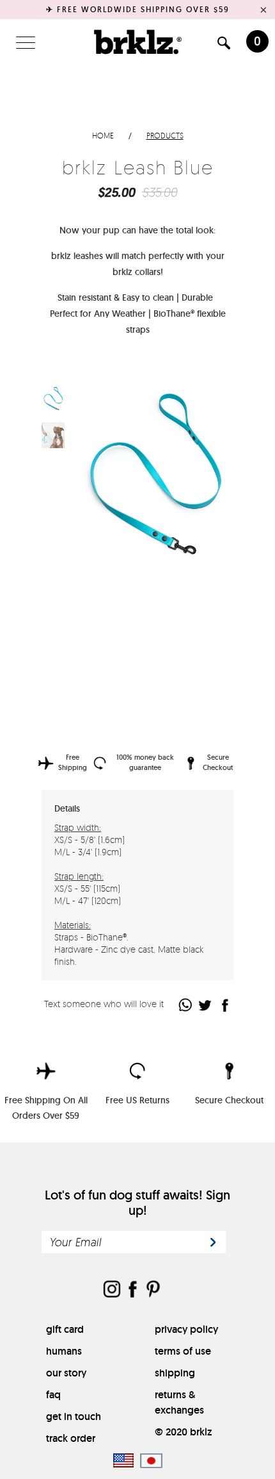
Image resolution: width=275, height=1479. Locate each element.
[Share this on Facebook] (225, 1005)
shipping (175, 1373)
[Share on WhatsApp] (186, 1005)
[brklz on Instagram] (112, 1290)
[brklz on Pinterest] (152, 1290)
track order (70, 1438)
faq (53, 1394)
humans (64, 1351)
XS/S (89, 608)
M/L (120, 608)
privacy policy (186, 1329)
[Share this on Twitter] (206, 1005)
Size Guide (199, 609)
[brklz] (138, 41)
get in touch (73, 1416)
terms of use (183, 1351)
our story (66, 1373)
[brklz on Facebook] (132, 1290)
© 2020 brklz (183, 1432)
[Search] (223, 45)
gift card (65, 1329)
